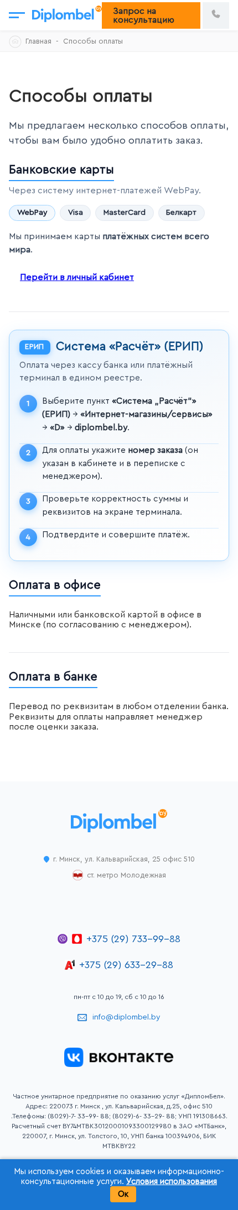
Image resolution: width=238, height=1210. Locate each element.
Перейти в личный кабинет (77, 277)
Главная (38, 41)
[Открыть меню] (16, 15)
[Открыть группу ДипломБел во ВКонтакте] (119, 1064)
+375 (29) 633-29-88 (126, 965)
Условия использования (171, 1181)
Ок (123, 1194)
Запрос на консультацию (143, 15)
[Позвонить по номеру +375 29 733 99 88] (216, 15)
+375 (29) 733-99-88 (133, 939)
